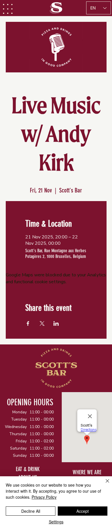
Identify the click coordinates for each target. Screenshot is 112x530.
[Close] (104, 484)
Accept (82, 511)
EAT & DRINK (28, 469)
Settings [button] (56, 522)
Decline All (30, 511)
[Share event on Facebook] (28, 323)
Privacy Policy (44, 497)
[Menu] (8, 9)
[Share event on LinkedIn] (56, 323)
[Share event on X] (42, 323)
